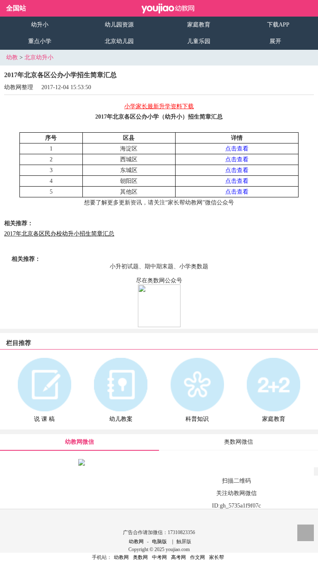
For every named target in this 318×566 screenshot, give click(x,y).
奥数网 (140, 557)
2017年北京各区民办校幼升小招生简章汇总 (59, 234)
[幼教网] (168, 8)
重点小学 (39, 41)
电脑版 (159, 541)
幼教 (12, 57)
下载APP (278, 25)
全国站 (16, 8)
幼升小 (39, 25)
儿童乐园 (198, 41)
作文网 (197, 557)
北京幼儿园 (119, 41)
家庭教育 (198, 25)
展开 (275, 41)
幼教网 (136, 541)
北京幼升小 (38, 57)
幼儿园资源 (119, 25)
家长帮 (216, 557)
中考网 (159, 557)
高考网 (178, 557)
